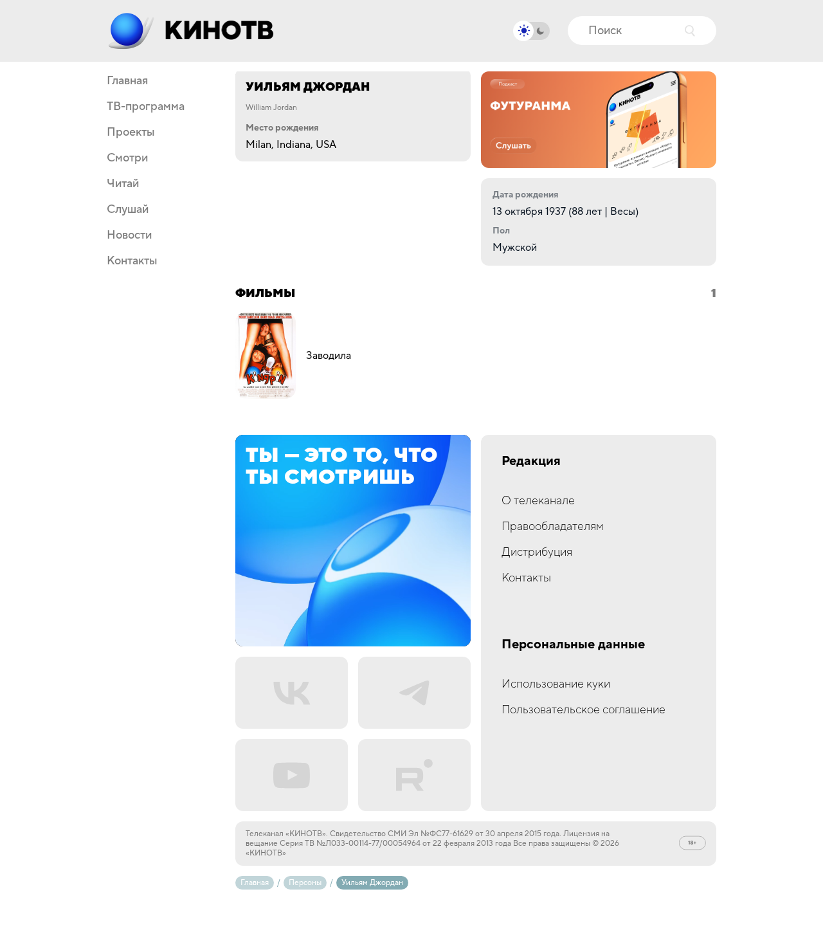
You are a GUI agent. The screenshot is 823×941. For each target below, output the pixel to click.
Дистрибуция (537, 552)
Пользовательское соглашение (583, 710)
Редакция (531, 461)
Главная (127, 81)
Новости (129, 235)
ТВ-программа (146, 106)
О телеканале (538, 501)
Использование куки (556, 684)
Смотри (127, 158)
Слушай (128, 209)
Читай (123, 184)
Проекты (131, 132)
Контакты (132, 261)
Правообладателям (553, 526)
